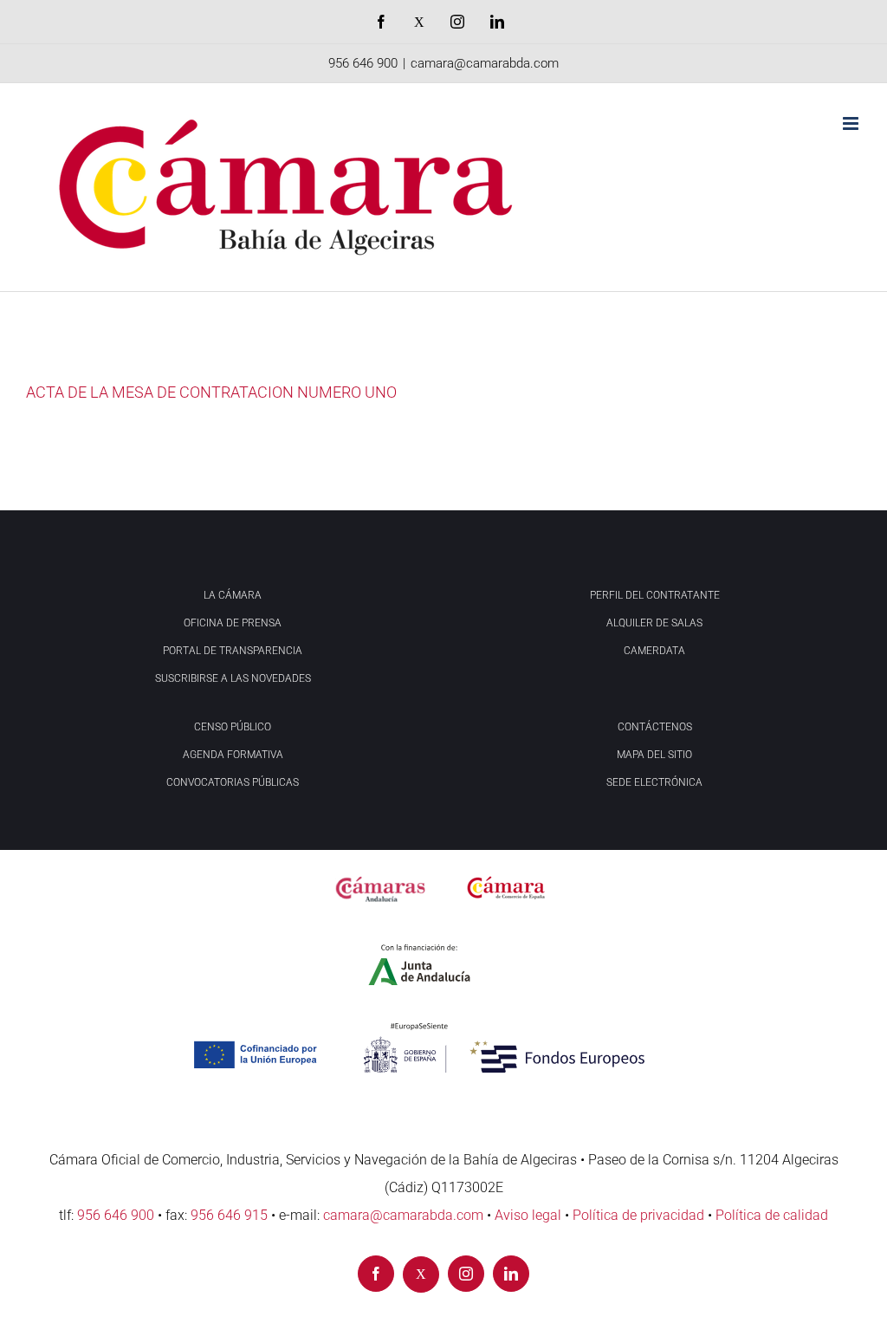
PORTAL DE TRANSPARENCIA (232, 651)
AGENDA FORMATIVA (233, 755)
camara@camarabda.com (485, 63)
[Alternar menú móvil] (852, 123)
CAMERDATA (654, 651)
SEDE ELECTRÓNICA (654, 782)
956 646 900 (363, 63)
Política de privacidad (638, 1215)
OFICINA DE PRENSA (233, 623)
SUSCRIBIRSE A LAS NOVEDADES (233, 678)
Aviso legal (528, 1215)
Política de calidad (771, 1215)
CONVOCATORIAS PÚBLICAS (232, 782)
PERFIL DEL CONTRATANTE (655, 595)
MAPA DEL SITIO (654, 755)
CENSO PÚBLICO (232, 727)
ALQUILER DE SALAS (654, 623)
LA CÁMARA (233, 595)
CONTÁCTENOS (655, 727)
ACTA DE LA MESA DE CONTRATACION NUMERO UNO (211, 392)
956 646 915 (229, 1215)
